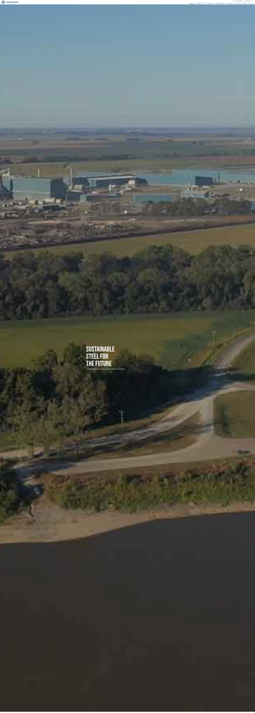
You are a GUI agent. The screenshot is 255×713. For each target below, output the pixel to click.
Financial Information (219, 3)
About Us (192, 3)
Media (244, 3)
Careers (250, 3)
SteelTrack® (248, 1)
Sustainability (230, 3)
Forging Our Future (201, 3)
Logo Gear (237, 1)
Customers (210, 3)
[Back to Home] (9, 2)
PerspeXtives (238, 3)
